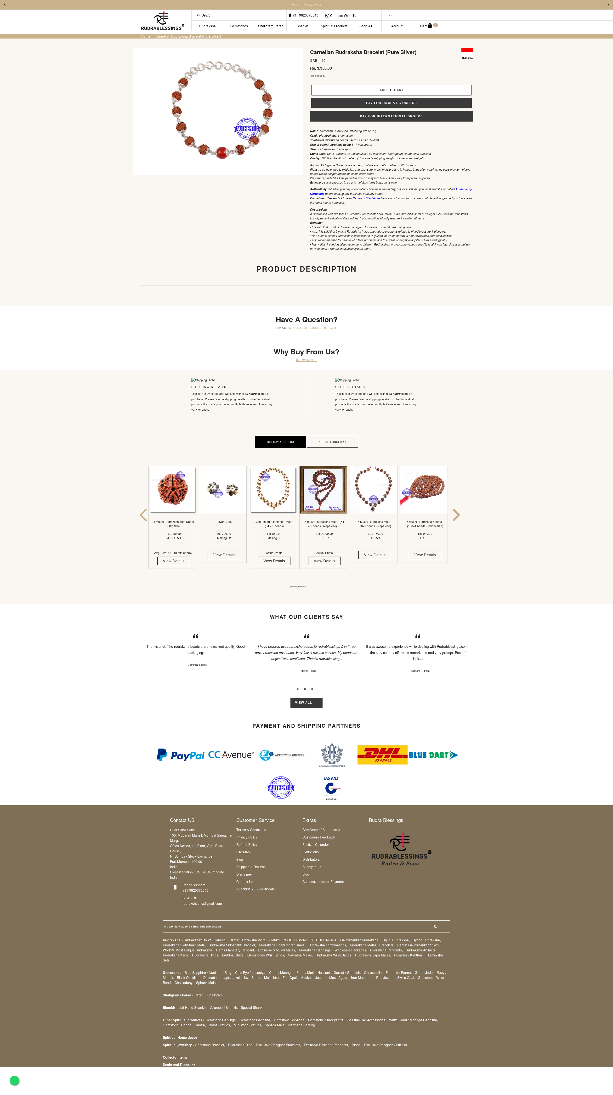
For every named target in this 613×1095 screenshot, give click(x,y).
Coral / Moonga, (281, 972)
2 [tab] (298, 586)
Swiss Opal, (406, 977)
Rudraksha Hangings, (315, 950)
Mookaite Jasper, (313, 977)
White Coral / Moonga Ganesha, (413, 1019)
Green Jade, (424, 972)
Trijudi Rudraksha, (396, 940)
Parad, (199, 995)
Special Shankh (252, 1007)
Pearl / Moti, (305, 972)
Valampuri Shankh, (224, 1007)
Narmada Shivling (301, 1024)
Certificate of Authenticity (321, 829)
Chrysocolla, (373, 972)
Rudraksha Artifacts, (421, 950)
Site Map (243, 851)
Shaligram (215, 995)
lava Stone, (252, 977)
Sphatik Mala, (275, 1024)
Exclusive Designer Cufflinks (385, 1044)
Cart (428, 25)
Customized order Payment (323, 881)
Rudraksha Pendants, (386, 950)
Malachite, (272, 977)
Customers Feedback (318, 837)
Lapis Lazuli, (231, 977)
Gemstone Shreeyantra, (326, 1019)
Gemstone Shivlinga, (289, 1019)
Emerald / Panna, (399, 972)
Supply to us (311, 866)
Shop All (365, 25)
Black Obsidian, (188, 977)
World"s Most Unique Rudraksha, (188, 950)
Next (608, 5)
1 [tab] (290, 586)
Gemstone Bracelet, (210, 1044)
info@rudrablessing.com (312, 327)
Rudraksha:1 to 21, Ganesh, (205, 940)
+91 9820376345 (304, 15)
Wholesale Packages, (351, 950)
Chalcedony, (184, 982)
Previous (5, 5)
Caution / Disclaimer (366, 198)
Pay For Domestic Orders (391, 103)
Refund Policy (246, 844)
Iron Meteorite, (362, 977)
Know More (306, 360)
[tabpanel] (173, 521)
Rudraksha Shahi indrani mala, (282, 945)
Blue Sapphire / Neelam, (203, 972)
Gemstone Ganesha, (255, 1019)
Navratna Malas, (300, 955)
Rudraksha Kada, (176, 955)
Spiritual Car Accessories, (366, 1019)
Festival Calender (315, 844)
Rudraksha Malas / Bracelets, (372, 945)
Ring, (228, 972)
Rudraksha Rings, (205, 955)
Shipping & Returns (251, 866)
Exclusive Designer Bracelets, (278, 1044)
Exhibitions (310, 851)
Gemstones (239, 25)
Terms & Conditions (251, 829)
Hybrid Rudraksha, (427, 940)
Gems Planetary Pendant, (235, 950)
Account (397, 25)
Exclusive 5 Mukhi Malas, (277, 950)
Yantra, (200, 1024)
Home (145, 36)
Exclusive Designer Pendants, (326, 1044)
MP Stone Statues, (248, 1024)
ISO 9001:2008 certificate (255, 889)
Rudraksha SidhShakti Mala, (184, 945)
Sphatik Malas (206, 982)
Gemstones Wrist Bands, (266, 955)
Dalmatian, (211, 977)
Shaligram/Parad (271, 25)
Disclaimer (244, 874)
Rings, (356, 1044)
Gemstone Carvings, (221, 1019)
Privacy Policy (246, 837)
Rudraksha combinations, (327, 945)
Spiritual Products (334, 25)
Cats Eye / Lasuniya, (250, 972)
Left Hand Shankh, (192, 1007)
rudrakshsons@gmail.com (202, 903)
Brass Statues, (220, 1024)
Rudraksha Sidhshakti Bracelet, (232, 945)
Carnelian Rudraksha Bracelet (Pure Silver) (188, 36)
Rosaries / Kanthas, (409, 955)
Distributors (311, 859)
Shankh (302, 25)
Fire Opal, (290, 977)
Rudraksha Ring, (240, 1044)
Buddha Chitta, (233, 955)
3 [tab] (305, 586)
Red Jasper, (385, 977)
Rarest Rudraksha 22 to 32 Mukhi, (255, 940)
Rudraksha (207, 25)
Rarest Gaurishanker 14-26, (418, 945)
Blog (239, 859)
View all (304, 702)
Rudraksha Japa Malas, (373, 955)
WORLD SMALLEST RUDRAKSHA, (310, 940)
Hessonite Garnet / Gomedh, (339, 972)
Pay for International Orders (391, 116)
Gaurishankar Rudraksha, (359, 940)
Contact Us (244, 881)
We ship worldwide (306, 5)
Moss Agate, (338, 977)
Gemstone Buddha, (177, 1024)
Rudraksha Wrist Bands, (334, 955)
